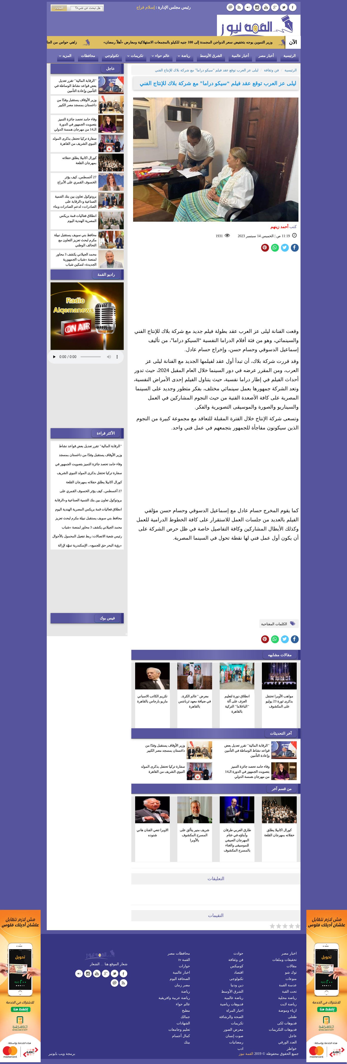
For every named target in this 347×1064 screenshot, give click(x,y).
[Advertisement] (216, 291)
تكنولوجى (236, 979)
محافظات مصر (179, 953)
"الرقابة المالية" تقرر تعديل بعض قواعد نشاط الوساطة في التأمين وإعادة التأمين (247, 750)
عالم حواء (162, 56)
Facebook (292, 7)
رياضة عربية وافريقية (174, 998)
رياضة (185, 56)
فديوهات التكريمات (283, 1029)
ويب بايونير (57, 1054)
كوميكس (236, 966)
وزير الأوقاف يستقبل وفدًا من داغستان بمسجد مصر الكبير (165, 748)
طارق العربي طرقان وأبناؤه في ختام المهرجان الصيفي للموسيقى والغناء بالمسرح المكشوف (237, 840)
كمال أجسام (181, 1036)
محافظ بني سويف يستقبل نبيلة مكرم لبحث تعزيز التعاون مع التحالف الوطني (75, 240)
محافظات (88, 56)
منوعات (291, 979)
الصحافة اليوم (180, 979)
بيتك (187, 1042)
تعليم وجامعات (179, 1029)
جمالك (185, 1017)
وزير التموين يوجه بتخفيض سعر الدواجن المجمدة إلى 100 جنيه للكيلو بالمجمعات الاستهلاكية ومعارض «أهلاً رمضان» (226, 42)
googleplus (275, 7)
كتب (284, 226)
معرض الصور (233, 1029)
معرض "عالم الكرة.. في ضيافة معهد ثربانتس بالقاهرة (194, 701)
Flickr (248, 7)
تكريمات (137, 56)
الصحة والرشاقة (231, 1017)
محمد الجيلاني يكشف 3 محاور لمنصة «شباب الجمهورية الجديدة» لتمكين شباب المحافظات (76, 261)
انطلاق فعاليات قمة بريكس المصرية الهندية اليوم (78, 218)
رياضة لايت (288, 1004)
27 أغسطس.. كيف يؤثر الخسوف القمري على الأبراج (77, 179)
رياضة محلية (287, 998)
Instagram (257, 7)
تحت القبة (289, 991)
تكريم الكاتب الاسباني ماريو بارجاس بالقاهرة (152, 698)
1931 (219, 236)
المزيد (66, 56)
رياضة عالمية (233, 998)
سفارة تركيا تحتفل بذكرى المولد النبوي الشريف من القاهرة (163, 769)
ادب (240, 1049)
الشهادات (183, 1023)
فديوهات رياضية (231, 1004)
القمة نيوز (246, 1054)
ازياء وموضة (287, 1010)
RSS (239, 7)
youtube (266, 7)
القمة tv (184, 960)
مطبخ (186, 1010)
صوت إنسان (234, 1036)
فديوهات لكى (287, 1023)
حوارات (184, 966)
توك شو (291, 972)
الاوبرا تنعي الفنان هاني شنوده (152, 832)
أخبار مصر (266, 56)
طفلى (292, 1017)
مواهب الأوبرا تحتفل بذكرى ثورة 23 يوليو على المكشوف (279, 701)
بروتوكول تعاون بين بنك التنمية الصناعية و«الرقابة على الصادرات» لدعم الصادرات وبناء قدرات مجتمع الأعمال (75, 204)
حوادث (238, 953)
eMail (230, 7)
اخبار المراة (234, 1010)
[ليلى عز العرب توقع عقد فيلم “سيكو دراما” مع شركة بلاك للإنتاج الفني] (275, 248)
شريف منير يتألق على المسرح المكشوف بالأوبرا (194, 835)
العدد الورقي (287, 1042)
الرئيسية (289, 56)
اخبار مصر (289, 953)
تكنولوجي (112, 56)
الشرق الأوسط (211, 56)
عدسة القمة (288, 985)
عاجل (293, 1036)
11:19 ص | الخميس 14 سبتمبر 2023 (264, 236)
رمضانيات (236, 1042)
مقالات (292, 966)
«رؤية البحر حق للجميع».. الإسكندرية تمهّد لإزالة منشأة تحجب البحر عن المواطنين (90, 548)
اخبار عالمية (181, 972)
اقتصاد (238, 972)
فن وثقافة (235, 960)
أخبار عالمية (240, 56)
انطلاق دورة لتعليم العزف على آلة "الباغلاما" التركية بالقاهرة (236, 703)
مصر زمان (182, 985)
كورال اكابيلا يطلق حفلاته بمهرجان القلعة (279, 832)
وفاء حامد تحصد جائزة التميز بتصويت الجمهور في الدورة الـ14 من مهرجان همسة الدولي (247, 772)
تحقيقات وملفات (284, 960)
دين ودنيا (237, 985)
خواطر (292, 1049)
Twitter (284, 7)
